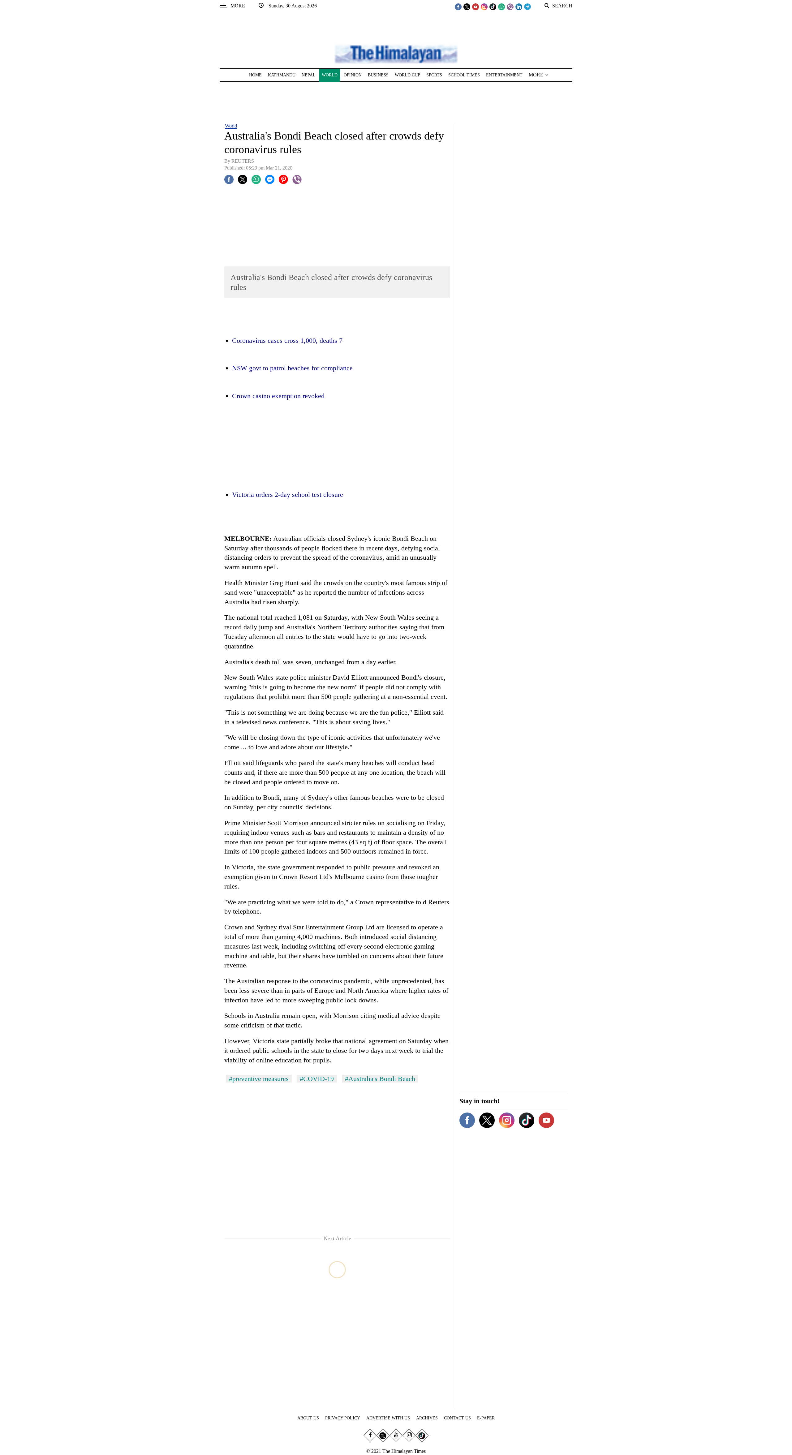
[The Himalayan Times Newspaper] (396, 53)
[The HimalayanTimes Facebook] (458, 6)
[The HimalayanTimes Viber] (510, 6)
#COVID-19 (317, 1079)
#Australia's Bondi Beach (380, 1079)
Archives (427, 1418)
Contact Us (457, 1418)
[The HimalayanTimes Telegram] (527, 6)
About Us (308, 1418)
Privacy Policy (342, 1418)
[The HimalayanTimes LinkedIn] (518, 6)
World (231, 125)
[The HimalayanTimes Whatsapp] (501, 6)
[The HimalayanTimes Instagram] (484, 6)
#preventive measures (259, 1079)
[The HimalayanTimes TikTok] (492, 6)
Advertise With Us (388, 1418)
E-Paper (486, 1418)
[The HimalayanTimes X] (466, 6)
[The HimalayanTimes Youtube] (475, 6)
